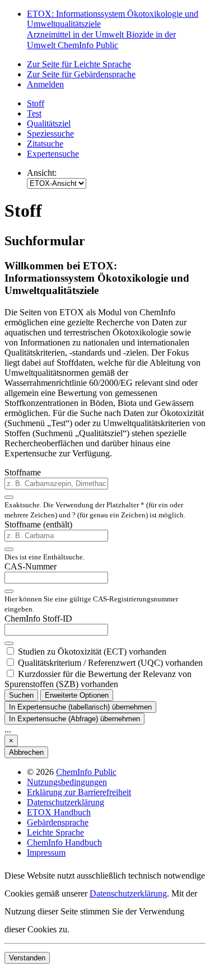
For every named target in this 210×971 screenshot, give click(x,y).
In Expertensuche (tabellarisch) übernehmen (80, 707)
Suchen (21, 695)
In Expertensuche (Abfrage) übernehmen (74, 719)
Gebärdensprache (57, 822)
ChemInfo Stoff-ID (38, 618)
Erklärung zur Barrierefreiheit (79, 792)
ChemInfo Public (88, 45)
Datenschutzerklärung (65, 802)
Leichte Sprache (55, 832)
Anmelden (45, 84)
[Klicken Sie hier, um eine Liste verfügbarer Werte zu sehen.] (8, 497)
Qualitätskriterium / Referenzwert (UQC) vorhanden (110, 662)
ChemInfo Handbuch (64, 842)
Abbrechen (26, 752)
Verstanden (27, 958)
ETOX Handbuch (59, 812)
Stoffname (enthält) (38, 524)
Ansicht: (42, 173)
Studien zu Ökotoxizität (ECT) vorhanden (92, 651)
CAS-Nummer (30, 566)
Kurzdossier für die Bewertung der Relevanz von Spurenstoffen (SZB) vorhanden (98, 679)
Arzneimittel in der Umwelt (76, 34)
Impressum (46, 852)
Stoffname (22, 472)
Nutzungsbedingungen (67, 782)
